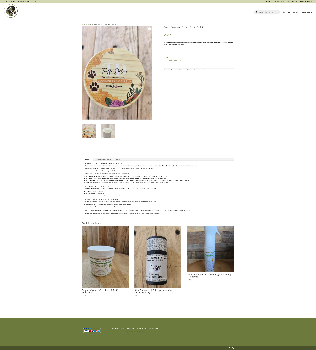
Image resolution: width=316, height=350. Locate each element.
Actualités (269, 1)
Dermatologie (174, 70)
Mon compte (285, 1)
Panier (302, 1)
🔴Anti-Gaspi (287, 12)
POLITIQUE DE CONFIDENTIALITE (128, 328)
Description (87, 159)
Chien (195, 70)
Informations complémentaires (103, 159)
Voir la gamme (89, 24)
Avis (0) (118, 159)
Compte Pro (294, 1)
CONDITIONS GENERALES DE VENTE (134, 332)
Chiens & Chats (307, 12)
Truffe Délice (206, 70)
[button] (149, 28)
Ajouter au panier (174, 60)
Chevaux (295, 12)
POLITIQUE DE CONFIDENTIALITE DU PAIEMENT (147, 328)
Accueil (277, 1)
